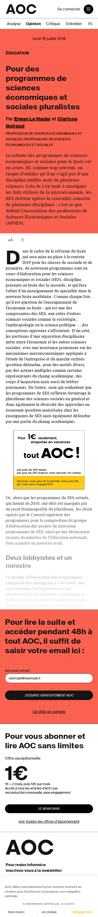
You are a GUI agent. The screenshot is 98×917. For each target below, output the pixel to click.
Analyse (14, 23)
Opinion (33, 23)
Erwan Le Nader (32, 119)
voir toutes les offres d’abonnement (49, 821)
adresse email (17, 670)
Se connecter (68, 9)
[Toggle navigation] (88, 9)
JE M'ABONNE (49, 808)
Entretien (74, 23)
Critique (53, 23)
